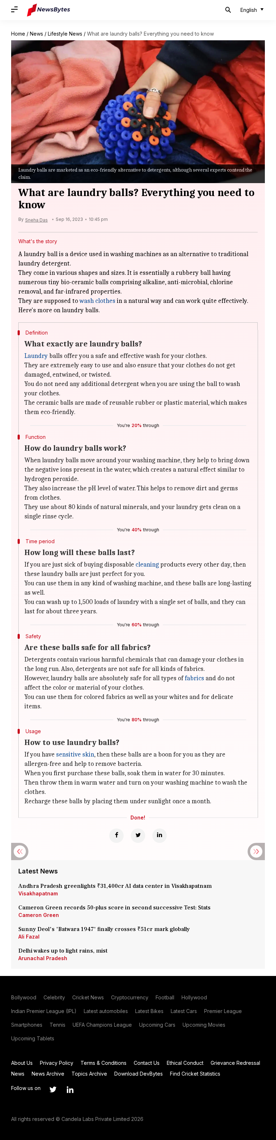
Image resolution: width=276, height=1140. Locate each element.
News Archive (48, 1074)
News (36, 34)
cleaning (147, 564)
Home (18, 34)
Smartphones (26, 1025)
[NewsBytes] (48, 10)
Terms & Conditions (103, 1063)
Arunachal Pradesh (42, 958)
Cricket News (88, 997)
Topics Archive (89, 1074)
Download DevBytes (138, 1074)
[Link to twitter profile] (52, 1090)
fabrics (194, 678)
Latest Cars (184, 1011)
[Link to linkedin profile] (70, 1090)
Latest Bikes (149, 1011)
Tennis (57, 1025)
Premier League (223, 1011)
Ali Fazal (29, 937)
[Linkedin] (159, 835)
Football (165, 997)
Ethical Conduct (185, 1063)
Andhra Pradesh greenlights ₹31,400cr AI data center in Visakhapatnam (115, 886)
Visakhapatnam (38, 893)
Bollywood (23, 997)
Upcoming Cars (157, 1025)
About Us (22, 1063)
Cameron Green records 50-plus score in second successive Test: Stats (114, 907)
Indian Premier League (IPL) (44, 1011)
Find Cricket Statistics (195, 1074)
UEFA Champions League (102, 1025)
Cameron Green (38, 915)
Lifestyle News (65, 34)
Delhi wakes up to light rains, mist (62, 950)
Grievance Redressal (235, 1063)
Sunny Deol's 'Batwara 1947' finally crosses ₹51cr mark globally (104, 929)
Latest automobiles (106, 1011)
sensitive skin (75, 754)
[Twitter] (138, 835)
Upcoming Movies (204, 1025)
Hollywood (194, 997)
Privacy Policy (56, 1063)
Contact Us (147, 1063)
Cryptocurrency (129, 997)
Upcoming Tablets (32, 1038)
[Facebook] (116, 835)
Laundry (36, 356)
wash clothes (97, 301)
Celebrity (54, 997)
